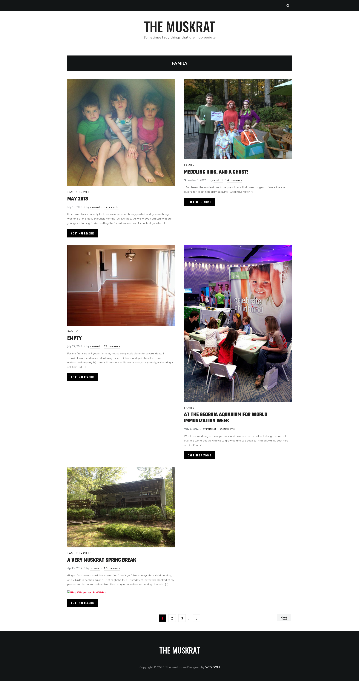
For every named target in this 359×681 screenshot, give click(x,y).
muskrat (95, 207)
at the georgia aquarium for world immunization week (225, 418)
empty (74, 338)
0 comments (227, 428)
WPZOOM (212, 667)
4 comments (234, 180)
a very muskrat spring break (101, 560)
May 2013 (77, 199)
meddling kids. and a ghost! (216, 172)
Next (284, 618)
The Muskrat (179, 26)
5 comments (111, 207)
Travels (85, 192)
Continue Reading (83, 233)
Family (72, 192)
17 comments (112, 568)
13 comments (112, 346)
